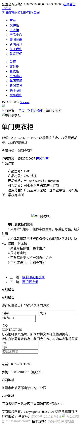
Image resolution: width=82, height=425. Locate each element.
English (6, 8)
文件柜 (14, 25)
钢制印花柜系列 (33, 277)
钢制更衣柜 (35, 110)
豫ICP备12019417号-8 (46, 416)
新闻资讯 (16, 44)
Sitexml (24, 102)
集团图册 (16, 39)
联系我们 (16, 54)
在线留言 (69, 4)
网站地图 (67, 421)
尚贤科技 (54, 421)
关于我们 (16, 49)
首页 (13, 20)
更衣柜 (14, 30)
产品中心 (16, 35)
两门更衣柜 (30, 282)
